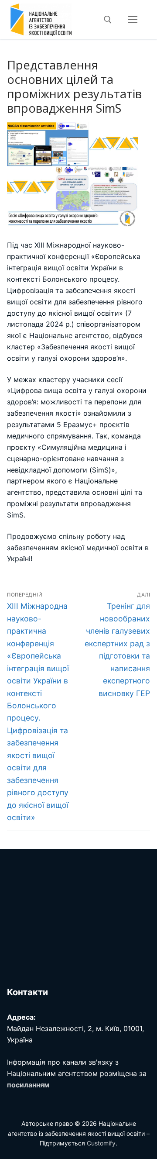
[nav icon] (133, 19)
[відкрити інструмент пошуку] (108, 20)
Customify (101, 1143)
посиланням (28, 1084)
